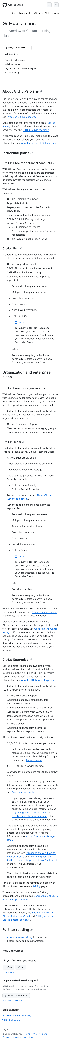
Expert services (18, 1037)
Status (45, 1034)
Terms (27, 1034)
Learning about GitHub (30, 13)
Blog (31, 1037)
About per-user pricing (44, 612)
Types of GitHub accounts (21, 116)
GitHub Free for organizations (23, 388)
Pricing (37, 886)
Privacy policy (8, 972)
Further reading (15, 929)
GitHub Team (11, 442)
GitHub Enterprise (15, 659)
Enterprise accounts (23, 792)
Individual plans (15, 153)
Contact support (13, 1020)
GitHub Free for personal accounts (27, 163)
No (22, 967)
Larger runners (34, 759)
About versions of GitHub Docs (38, 143)
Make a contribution (17, 995)
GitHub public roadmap (36, 129)
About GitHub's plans (20, 91)
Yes (10, 967)
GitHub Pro (10, 248)
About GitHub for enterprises (37, 680)
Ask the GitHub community (18, 1015)
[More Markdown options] (29, 47)
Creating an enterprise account (29, 815)
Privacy (36, 1034)
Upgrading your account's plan (29, 812)
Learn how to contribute (12, 1000)
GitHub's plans (52, 13)
